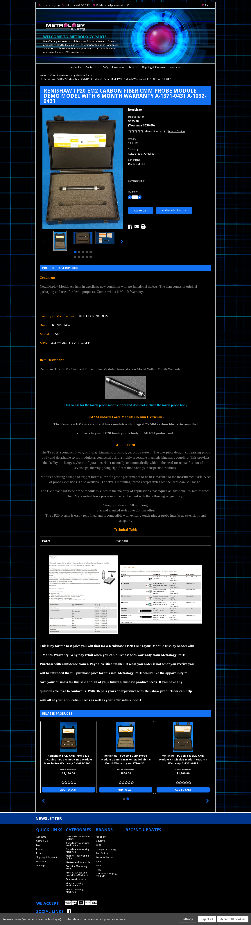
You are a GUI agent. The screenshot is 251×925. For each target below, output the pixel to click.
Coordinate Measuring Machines (77, 850)
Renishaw (100, 836)
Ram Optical (102, 853)
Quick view (68, 737)
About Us (75, 67)
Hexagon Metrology (106, 849)
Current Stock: (137, 180)
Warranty (175, 67)
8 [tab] (83, 256)
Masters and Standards (78, 862)
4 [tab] (86, 252)
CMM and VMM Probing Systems (78, 838)
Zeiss (98, 844)
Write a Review (176, 131)
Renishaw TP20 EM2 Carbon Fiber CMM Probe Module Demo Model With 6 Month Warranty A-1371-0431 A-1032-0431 (107, 79)
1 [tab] (75, 252)
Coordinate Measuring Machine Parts (71, 75)
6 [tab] (75, 256)
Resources (118, 67)
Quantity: (133, 191)
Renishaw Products (76, 879)
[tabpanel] (60, 241)
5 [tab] (90, 252)
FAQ (105, 67)
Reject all (207, 919)
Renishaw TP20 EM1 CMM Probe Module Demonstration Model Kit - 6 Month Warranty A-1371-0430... (125, 759)
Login (44, 5)
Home (43, 75)
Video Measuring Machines (74, 891)
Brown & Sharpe (104, 857)
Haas (98, 869)
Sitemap (40, 865)
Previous (43, 241)
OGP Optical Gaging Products (106, 875)
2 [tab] (79, 252)
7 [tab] (79, 256)
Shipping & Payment (154, 67)
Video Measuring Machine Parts (74, 884)
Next (122, 241)
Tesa (98, 865)
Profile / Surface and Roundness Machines (77, 874)
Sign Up (56, 5)
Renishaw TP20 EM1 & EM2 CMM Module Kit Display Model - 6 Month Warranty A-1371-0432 (183, 759)
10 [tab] (90, 256)
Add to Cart (68, 789)
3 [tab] (83, 252)
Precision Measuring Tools (76, 867)
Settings (187, 919)
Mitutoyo (100, 840)
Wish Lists (101, 5)
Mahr (98, 861)
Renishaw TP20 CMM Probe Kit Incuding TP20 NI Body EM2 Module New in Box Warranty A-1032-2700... (68, 759)
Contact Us (92, 67)
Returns (133, 67)
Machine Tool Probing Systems (77, 857)
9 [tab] (86, 256)
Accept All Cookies (232, 919)
